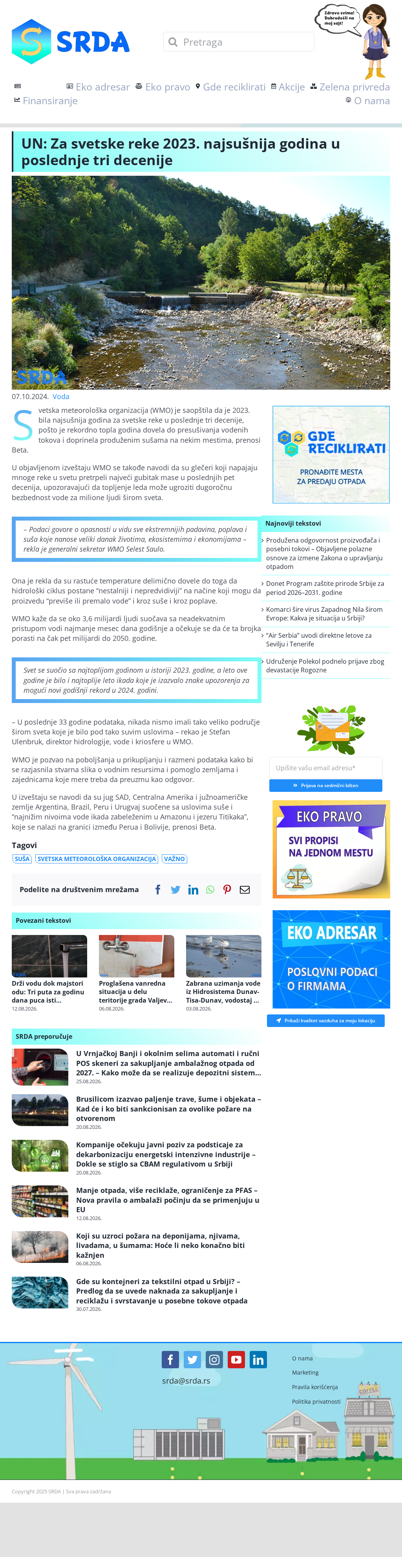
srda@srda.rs (186, 1381)
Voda (61, 396)
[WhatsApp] (210, 889)
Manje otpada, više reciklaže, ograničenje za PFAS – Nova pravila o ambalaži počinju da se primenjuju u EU (167, 1199)
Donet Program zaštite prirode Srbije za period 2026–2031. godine (325, 587)
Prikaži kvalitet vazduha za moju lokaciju (330, 1020)
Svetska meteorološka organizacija (97, 859)
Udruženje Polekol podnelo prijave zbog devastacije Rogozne (325, 665)
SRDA (54, 1491)
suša (22, 859)
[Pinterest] (227, 889)
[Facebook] (158, 889)
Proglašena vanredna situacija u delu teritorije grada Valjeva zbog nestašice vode (135, 992)
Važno (174, 859)
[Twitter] (176, 889)
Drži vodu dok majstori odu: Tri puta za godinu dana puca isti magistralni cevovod (48, 992)
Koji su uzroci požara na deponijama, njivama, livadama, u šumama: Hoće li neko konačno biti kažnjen (160, 1245)
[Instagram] (214, 1359)
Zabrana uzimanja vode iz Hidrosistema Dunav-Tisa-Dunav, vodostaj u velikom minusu (223, 992)
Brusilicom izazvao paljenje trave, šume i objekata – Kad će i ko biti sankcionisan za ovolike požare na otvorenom (168, 1108)
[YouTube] (236, 1359)
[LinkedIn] (193, 889)
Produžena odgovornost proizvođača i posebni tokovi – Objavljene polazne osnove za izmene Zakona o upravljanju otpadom (324, 553)
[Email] (245, 889)
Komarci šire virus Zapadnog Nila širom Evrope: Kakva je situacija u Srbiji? (324, 613)
